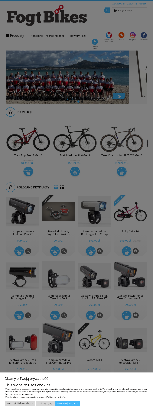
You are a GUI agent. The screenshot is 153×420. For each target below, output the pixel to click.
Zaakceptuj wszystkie (67, 403)
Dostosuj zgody (45, 403)
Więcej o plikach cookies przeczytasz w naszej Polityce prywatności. (35, 397)
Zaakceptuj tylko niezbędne (20, 403)
